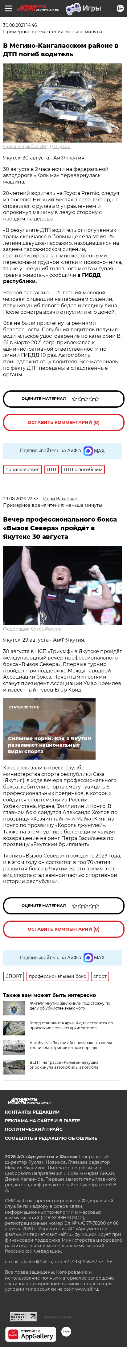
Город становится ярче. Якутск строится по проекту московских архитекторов (71, 1025)
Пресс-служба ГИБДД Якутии (37, 146)
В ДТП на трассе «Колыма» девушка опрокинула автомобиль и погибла (64, 1065)
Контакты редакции (32, 1112)
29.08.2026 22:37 (20, 499)
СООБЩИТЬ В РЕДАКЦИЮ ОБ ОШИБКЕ (51, 1138)
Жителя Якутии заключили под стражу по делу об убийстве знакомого (70, 1005)
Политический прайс (34, 1129)
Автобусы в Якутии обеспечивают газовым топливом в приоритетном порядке (71, 1045)
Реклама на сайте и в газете (42, 1120)
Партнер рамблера (58, 1317)
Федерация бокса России (32, 629)
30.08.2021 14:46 (20, 25)
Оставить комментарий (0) (64, 422)
